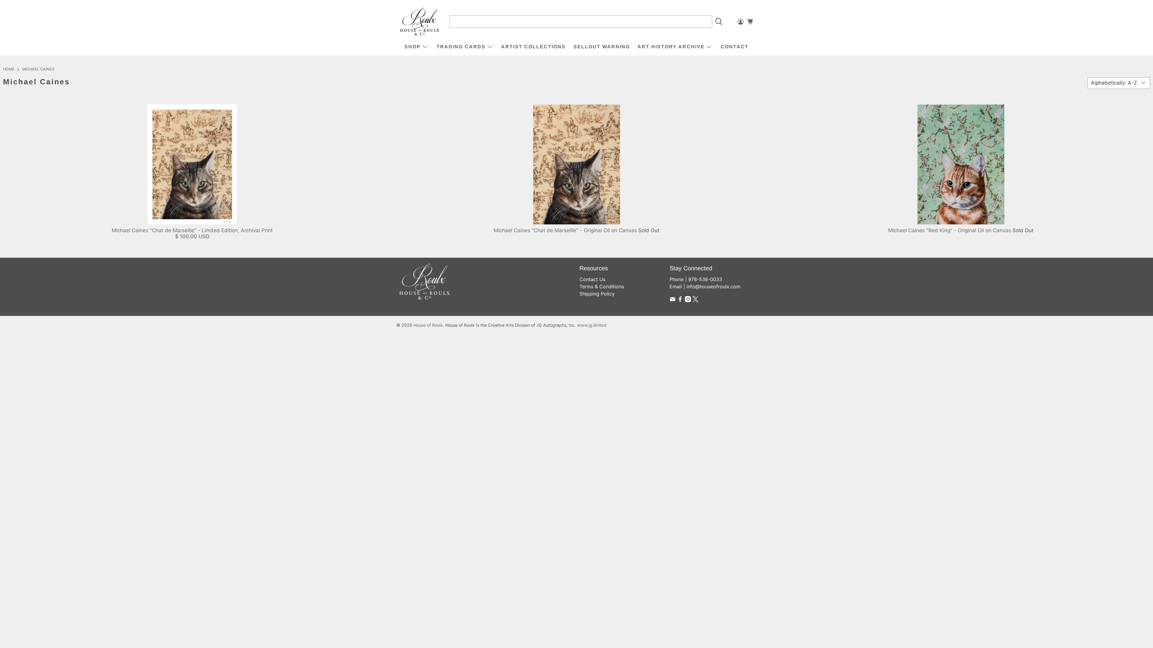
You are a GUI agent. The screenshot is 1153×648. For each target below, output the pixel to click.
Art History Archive (671, 46)
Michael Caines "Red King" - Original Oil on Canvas (949, 230)
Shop (412, 46)
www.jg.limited (592, 325)
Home (8, 69)
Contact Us (592, 279)
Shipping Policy (597, 294)
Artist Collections (533, 46)
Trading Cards (461, 46)
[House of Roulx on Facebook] (680, 300)
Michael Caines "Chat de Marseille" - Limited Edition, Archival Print (192, 230)
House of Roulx (428, 325)
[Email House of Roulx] (673, 300)
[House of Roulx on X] (695, 300)
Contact (735, 46)
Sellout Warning (601, 46)
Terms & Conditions (602, 287)
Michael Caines (38, 69)
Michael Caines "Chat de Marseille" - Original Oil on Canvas (565, 230)
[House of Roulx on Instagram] (688, 300)
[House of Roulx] (419, 22)
